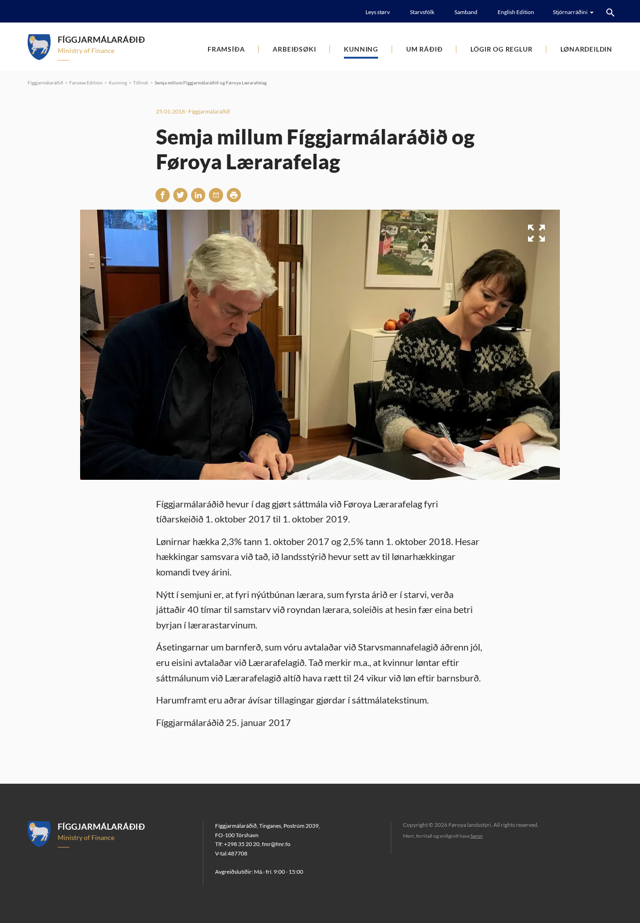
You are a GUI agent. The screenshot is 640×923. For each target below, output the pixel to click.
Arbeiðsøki (294, 49)
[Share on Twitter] (180, 195)
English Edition (516, 11)
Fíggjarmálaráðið (45, 82)
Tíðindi (141, 82)
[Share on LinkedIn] (198, 195)
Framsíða (226, 49)
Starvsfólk (422, 11)
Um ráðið (424, 49)
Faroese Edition (86, 82)
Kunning (361, 49)
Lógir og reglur (501, 49)
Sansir (476, 836)
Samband (465, 11)
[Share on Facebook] (163, 195)
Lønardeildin (586, 49)
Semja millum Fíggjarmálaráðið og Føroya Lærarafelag (211, 82)
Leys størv (377, 11)
